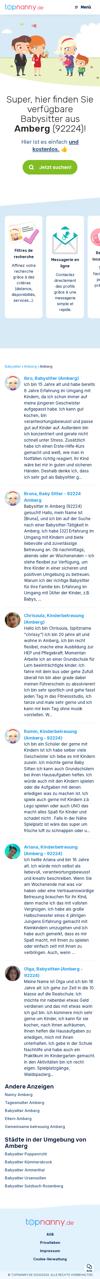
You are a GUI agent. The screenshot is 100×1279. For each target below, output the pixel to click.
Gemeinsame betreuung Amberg (35, 1126)
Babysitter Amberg (22, 1110)
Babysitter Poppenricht (26, 1154)
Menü (86, 7)
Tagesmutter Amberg (24, 1102)
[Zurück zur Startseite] (24, 7)
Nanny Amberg (19, 1094)
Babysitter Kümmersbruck (28, 1162)
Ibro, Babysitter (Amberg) (51, 378)
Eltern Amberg (18, 1118)
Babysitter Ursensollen (25, 1178)
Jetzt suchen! (55, 167)
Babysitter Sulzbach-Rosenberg (34, 1186)
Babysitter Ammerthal (25, 1170)
